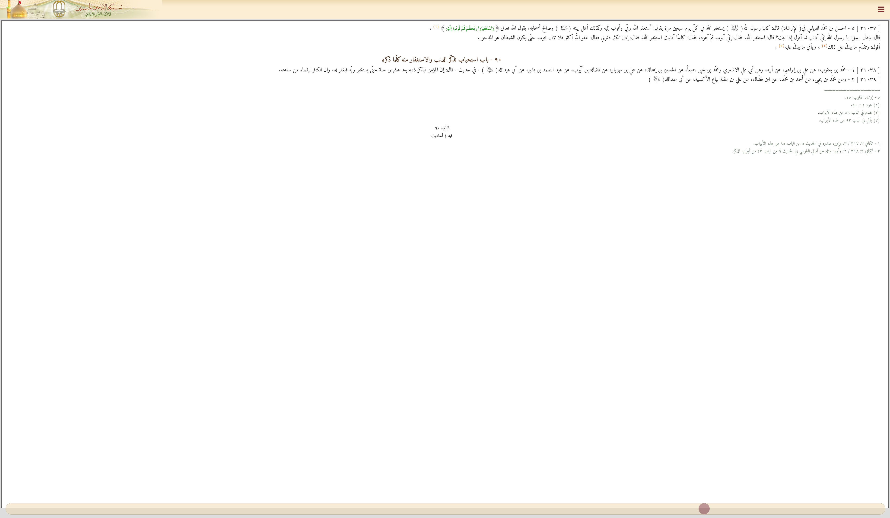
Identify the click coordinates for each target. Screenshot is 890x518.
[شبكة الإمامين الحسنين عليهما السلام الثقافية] (445, 9)
